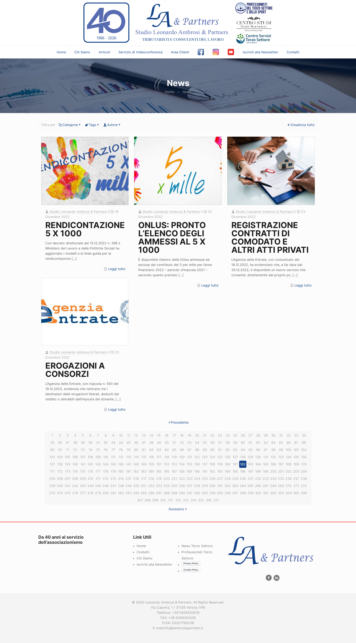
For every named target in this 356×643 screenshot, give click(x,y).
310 (163, 500)
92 (228, 450)
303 (281, 493)
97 (266, 450)
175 (82, 471)
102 (304, 450)
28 (258, 435)
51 (174, 442)
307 (140, 500)
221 (174, 478)
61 (250, 442)
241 (67, 486)
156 (197, 464)
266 (258, 486)
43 (113, 442)
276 (75, 493)
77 (113, 450)
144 (105, 464)
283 (128, 493)
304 (289, 493)
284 (136, 493)
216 (136, 478)
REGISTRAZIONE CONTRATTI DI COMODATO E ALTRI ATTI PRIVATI (270, 237)
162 (243, 464)
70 (60, 450)
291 (189, 493)
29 (266, 435)
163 (250, 464)
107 (82, 457)
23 (220, 435)
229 (235, 478)
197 (250, 471)
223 (189, 478)
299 (250, 493)
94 (243, 450)
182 (136, 471)
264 (243, 486)
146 (121, 464)
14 (151, 435)
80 (136, 450)
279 (98, 493)
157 (204, 464)
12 (136, 435)
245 (98, 486)
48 (151, 442)
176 (90, 471)
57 (220, 442)
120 (182, 457)
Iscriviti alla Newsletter (154, 564)
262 (228, 486)
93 (235, 450)
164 (258, 464)
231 (250, 478)
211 (98, 478)
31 (281, 435)
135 (296, 457)
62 (258, 442)
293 (205, 493)
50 (167, 442)
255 (174, 486)
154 (182, 464)
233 (266, 478)
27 (250, 435)
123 (204, 457)
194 (227, 471)
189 (189, 471)
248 (121, 486)
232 (258, 478)
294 (212, 493)
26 (243, 435)
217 (143, 478)
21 (204, 435)
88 (197, 450)
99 (281, 450)
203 (296, 471)
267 (266, 486)
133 (281, 457)
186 (166, 471)
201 (281, 471)
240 (60, 486)
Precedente (180, 422)
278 (90, 493)
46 (136, 442)
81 (143, 450)
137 (52, 464)
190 (197, 471)
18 (182, 435)
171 (52, 471)
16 (166, 435)
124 (212, 457)
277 (83, 493)
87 (189, 450)
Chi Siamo (144, 558)
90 (212, 450)
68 (304, 442)
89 (205, 450)
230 (243, 478)
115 (143, 457)
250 (136, 486)
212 (105, 478)
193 (220, 471)
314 (193, 500)
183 (143, 471)
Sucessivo (176, 509)
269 (281, 486)
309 (155, 500)
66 (289, 442)
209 (83, 478)
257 (189, 486)
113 (128, 457)
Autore (112, 125)
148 (136, 464)
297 (235, 493)
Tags (92, 125)
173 (67, 471)
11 (128, 435)
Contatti (143, 552)
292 (197, 493)
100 (288, 450)
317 (216, 500)
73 (83, 450)
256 (182, 486)
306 (304, 493)
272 (304, 486)
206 (60, 478)
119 (174, 457)
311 (170, 500)
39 (83, 442)
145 (113, 464)
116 (151, 457)
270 (289, 486)
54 (197, 442)
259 (205, 486)
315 (201, 500)
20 (197, 435)
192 (212, 471)
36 (60, 442)
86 (182, 450)
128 (243, 457)
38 (75, 442)
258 (197, 486)
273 (52, 493)
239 (52, 486)
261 (220, 486)
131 (265, 457)
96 (258, 450)
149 (143, 464)
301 (265, 493)
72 (75, 450)
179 (113, 471)
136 (304, 457)
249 (128, 486)
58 (228, 442)
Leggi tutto (116, 269)
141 (82, 464)
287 (159, 493)
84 (167, 450)
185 (159, 471)
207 (67, 478)
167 (281, 464)
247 (113, 486)
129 (250, 457)
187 (174, 471)
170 (304, 464)
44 (121, 442)
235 (281, 478)
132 (273, 457)
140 (75, 464)
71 (67, 450)
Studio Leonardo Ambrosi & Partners (78, 212)
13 (143, 435)
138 (60, 464)
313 (186, 500)
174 (75, 471)
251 (143, 486)
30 (273, 435)
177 (98, 471)
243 (83, 486)
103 (52, 457)
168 (288, 464)
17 (174, 435)
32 (289, 435)
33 (296, 435)
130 (258, 457)
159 (220, 464)
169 (296, 464)
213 (113, 478)
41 (98, 442)
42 (106, 442)
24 (228, 435)
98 (273, 450)
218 (151, 478)
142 (90, 464)
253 (159, 486)
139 (67, 464)
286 (151, 493)
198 (258, 471)
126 (227, 457)
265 (250, 486)
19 (189, 435)
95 (250, 450)
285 (144, 493)
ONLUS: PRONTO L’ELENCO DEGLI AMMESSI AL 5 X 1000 (172, 237)
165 (265, 464)
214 (121, 478)
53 (189, 442)
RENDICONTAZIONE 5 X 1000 (85, 229)
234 (273, 478)
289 (174, 493)
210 (90, 478)
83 (159, 450)
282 (121, 493)
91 (220, 450)
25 (235, 435)
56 (212, 442)
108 (90, 457)
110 (105, 457)
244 (90, 486)
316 (208, 500)
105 (67, 457)
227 (220, 478)
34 (304, 435)
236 (289, 478)
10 (121, 435)
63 (266, 442)
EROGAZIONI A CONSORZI (75, 370)
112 (120, 457)
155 (189, 464)
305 (296, 493)
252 (151, 486)
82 (151, 450)
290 (182, 493)
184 (151, 471)
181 (128, 471)
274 (60, 493)
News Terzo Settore (197, 546)
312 (178, 500)
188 (182, 471)
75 (98, 450)
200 (273, 471)
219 (159, 478)
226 (212, 478)
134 (288, 457)
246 (106, 486)
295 (220, 493)
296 (228, 493)
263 (235, 486)
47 (144, 442)
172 (60, 471)
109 (98, 457)
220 (167, 478)
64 (273, 442)
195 (235, 471)
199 (265, 471)
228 (228, 478)
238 (304, 478)
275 (67, 493)
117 (159, 457)
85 (174, 450)
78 (121, 450)
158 (212, 464)
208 (75, 478)
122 (197, 457)
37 (67, 442)
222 (182, 478)
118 (166, 457)
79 (128, 450)
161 (235, 464)
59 (235, 442)
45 (128, 442)
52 (182, 442)
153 (174, 464)
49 (159, 442)
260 (212, 486)
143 (98, 464)
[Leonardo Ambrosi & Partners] (178, 23)
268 (273, 486)
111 (113, 457)
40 (90, 442)
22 (212, 435)
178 (105, 471)
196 (243, 471)
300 (258, 493)
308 (147, 500)
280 (106, 493)
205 (52, 478)
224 (197, 478)
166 (273, 464)
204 (304, 471)
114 (136, 457)
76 (106, 450)
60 (243, 442)
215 (128, 478)
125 (220, 457)
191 (204, 471)
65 (281, 442)
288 (167, 493)
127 (235, 457)
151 (159, 464)
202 (289, 471)
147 (128, 464)
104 (60, 457)
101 (296, 450)
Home (169, 92)
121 (189, 457)
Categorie (70, 125)
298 (243, 493)
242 (75, 486)
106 (75, 457)
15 (159, 435)
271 (296, 486)
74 (90, 450)
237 (296, 478)
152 (166, 464)
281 (113, 493)
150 (151, 464)
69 (52, 450)
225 (205, 478)
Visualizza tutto (302, 125)
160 (227, 464)
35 (52, 442)
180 (121, 471)
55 (205, 442)
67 (296, 442)
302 (273, 493)
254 (167, 486)
